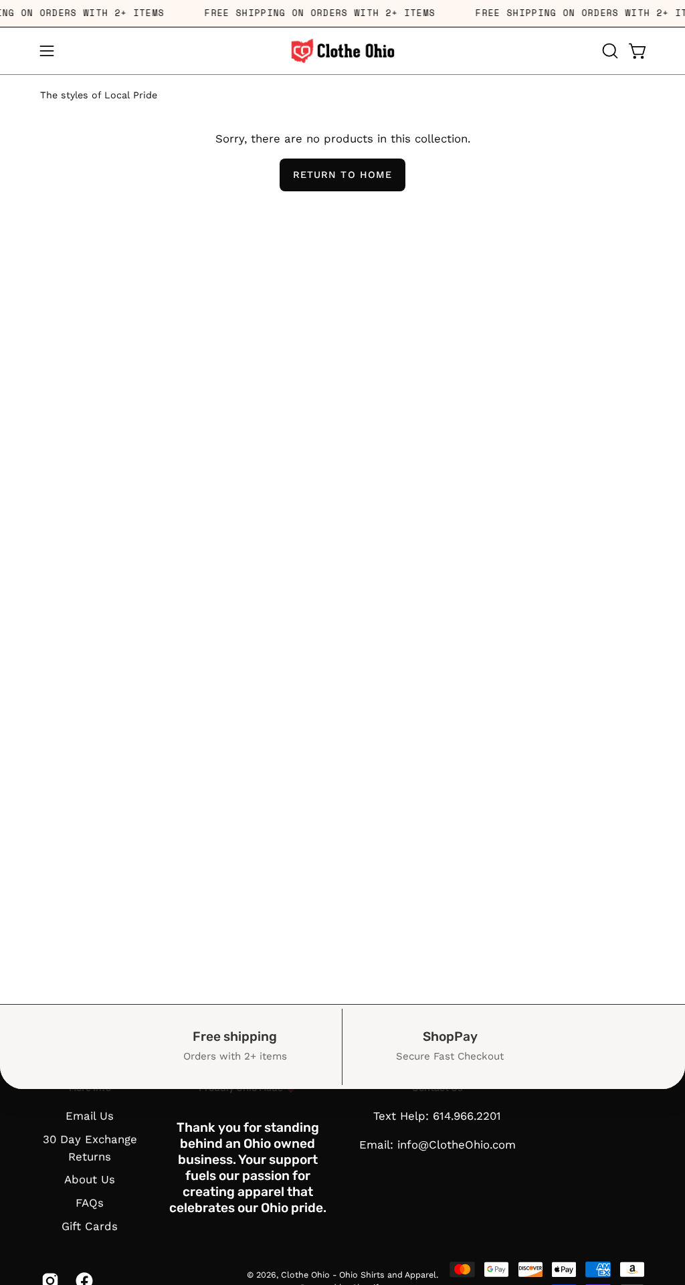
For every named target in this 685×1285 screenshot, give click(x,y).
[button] (608, 50)
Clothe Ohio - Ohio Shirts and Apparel (358, 1274)
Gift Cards (90, 1226)
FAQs (90, 1202)
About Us (89, 1180)
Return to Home (342, 174)
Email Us (90, 1115)
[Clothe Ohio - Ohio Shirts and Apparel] (342, 50)
